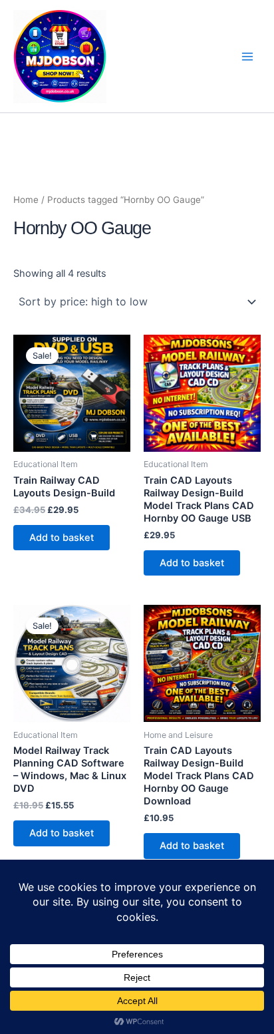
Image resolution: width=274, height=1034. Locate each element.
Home (26, 199)
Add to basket (61, 538)
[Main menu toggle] (247, 56)
